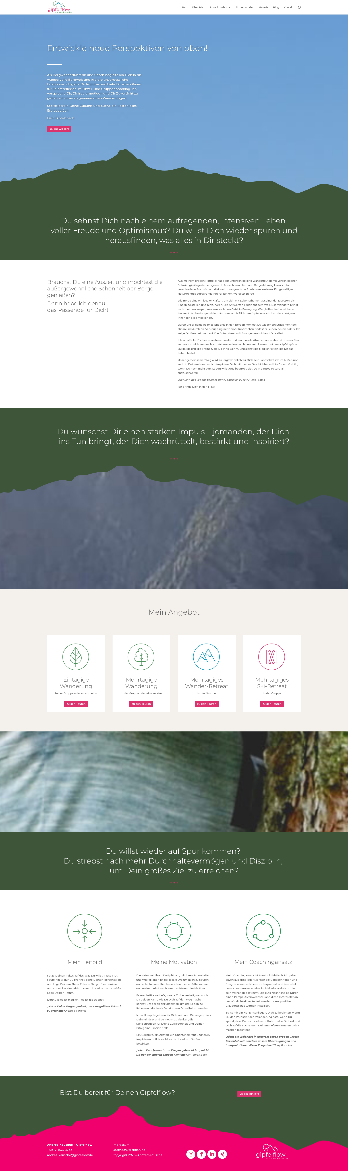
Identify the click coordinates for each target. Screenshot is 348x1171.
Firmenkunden (244, 7)
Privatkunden (218, 7)
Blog (276, 7)
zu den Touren (76, 704)
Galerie (263, 7)
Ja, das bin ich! (249, 1093)
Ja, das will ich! (59, 128)
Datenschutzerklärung (129, 1150)
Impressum (121, 1145)
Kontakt (289, 7)
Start (184, 7)
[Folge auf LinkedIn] (211, 1154)
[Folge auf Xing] (222, 1154)
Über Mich (198, 7)
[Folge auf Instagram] (190, 1154)
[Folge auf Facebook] (201, 1154)
